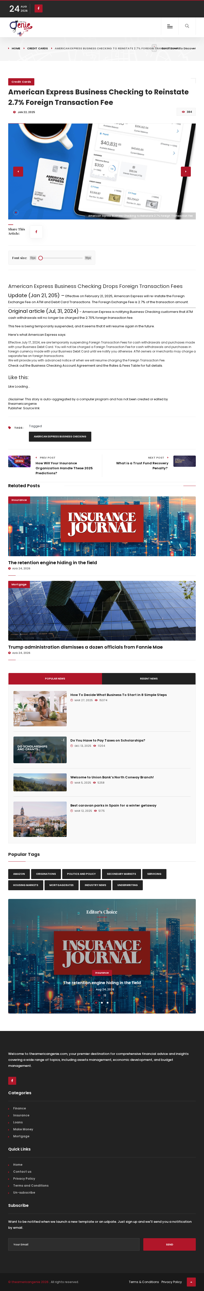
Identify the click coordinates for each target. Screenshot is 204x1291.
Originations (46, 874)
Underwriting (127, 885)
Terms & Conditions (144, 1282)
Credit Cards (37, 48)
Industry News (95, 885)
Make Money (23, 1129)
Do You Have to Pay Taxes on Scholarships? (107, 740)
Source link (31, 408)
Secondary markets (121, 874)
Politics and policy (81, 874)
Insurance (19, 500)
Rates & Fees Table (124, 365)
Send (169, 1244)
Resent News (149, 678)
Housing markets (25, 885)
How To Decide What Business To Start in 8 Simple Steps (118, 694)
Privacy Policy (24, 1178)
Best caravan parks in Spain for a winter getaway (113, 805)
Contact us (22, 1171)
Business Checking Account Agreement (63, 365)
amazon (19, 874)
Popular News (55, 678)
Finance (19, 1108)
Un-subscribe (24, 1192)
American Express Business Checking (60, 436)
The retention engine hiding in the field (52, 562)
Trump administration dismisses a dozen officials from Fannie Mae (85, 647)
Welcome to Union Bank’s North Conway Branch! (112, 777)
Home (16, 48)
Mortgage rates (62, 885)
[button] (16, 212)
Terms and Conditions (31, 1185)
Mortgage (19, 584)
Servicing (154, 874)
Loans (18, 1122)
